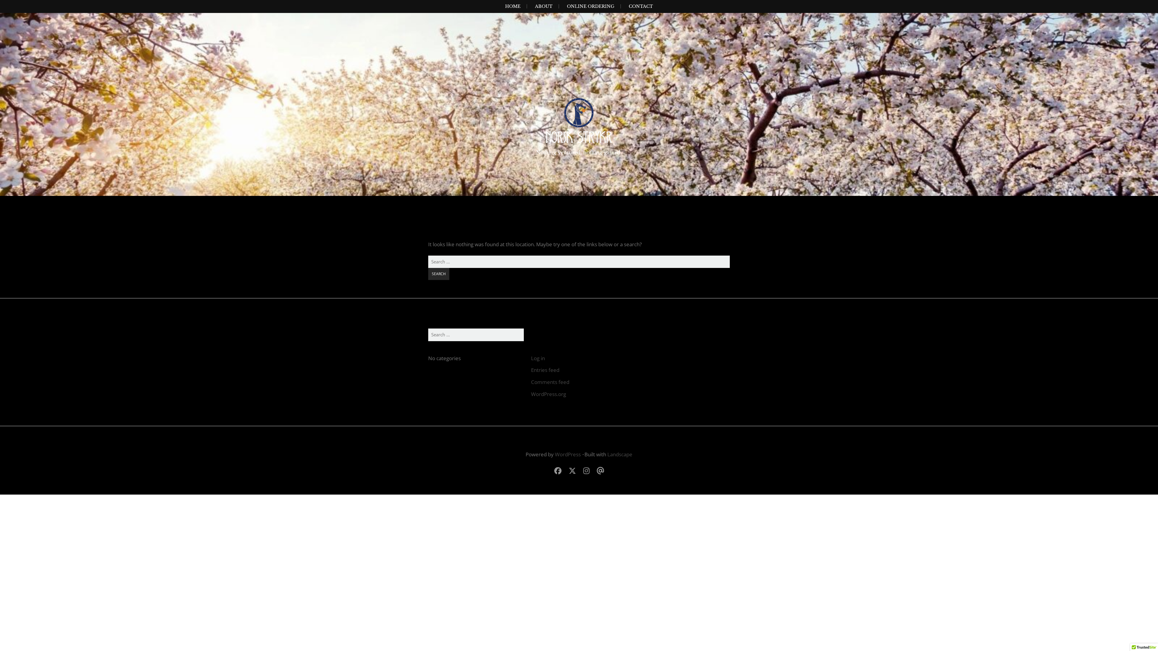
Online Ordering (590, 6)
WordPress (568, 454)
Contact (641, 6)
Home (512, 6)
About (543, 6)
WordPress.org (548, 394)
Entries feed (545, 369)
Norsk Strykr (579, 137)
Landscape (619, 454)
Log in (538, 358)
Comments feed (550, 382)
